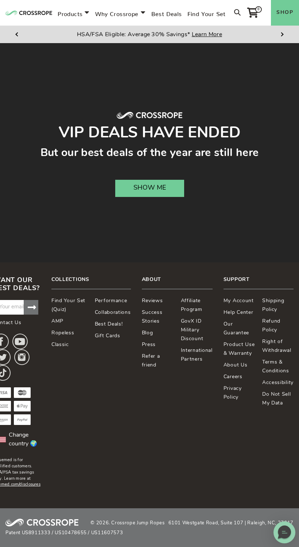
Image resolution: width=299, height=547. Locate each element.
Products (70, 12)
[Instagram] (22, 357)
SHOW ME (149, 188)
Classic (60, 344)
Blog (147, 333)
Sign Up (31, 307)
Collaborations (113, 312)
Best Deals (166, 12)
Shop (285, 12)
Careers (233, 377)
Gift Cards (107, 336)
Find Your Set (206, 12)
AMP (57, 321)
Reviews (152, 301)
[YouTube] (20, 341)
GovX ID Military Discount (192, 330)
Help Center (238, 312)
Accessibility (278, 382)
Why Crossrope (116, 12)
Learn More (207, 35)
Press (149, 344)
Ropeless (62, 333)
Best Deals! (109, 324)
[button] (284, 532)
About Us (236, 365)
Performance (111, 301)
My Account (239, 301)
